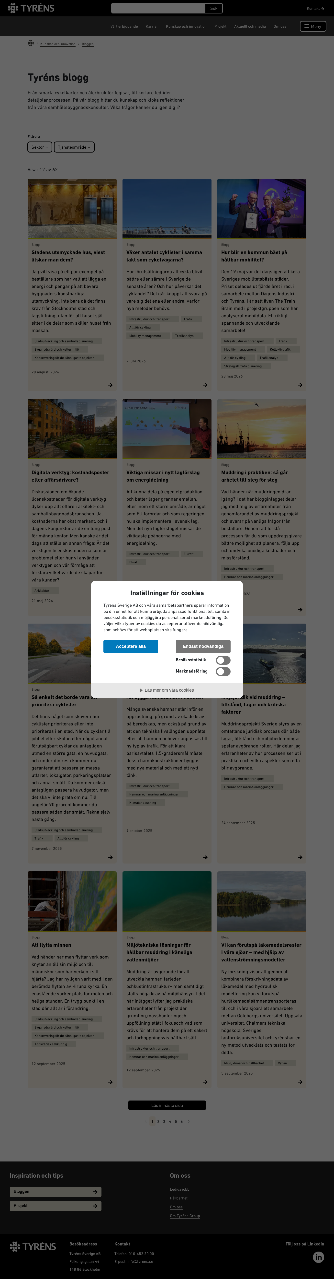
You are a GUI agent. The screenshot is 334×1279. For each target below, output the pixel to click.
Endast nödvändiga (203, 646)
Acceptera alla (131, 646)
